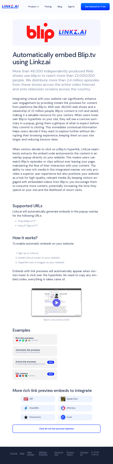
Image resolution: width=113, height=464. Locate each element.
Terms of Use (58, 453)
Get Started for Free (95, 6)
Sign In (71, 6)
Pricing (48, 6)
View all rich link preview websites (56, 428)
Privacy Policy (70, 453)
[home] (10, 6)
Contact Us (84, 453)
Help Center (30, 453)
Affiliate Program (43, 453)
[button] (33, 7)
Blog (60, 6)
